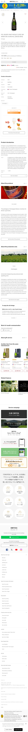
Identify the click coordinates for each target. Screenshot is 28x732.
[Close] (25, 723)
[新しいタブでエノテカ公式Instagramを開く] (21, 550)
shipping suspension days (20, 685)
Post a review (7, 330)
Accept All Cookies (18, 729)
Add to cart (7, 370)
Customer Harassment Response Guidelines (8, 694)
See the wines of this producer (14, 239)
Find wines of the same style (14, 132)
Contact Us (3, 680)
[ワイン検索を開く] (22, 1)
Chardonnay (10, 98)
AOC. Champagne (11, 93)
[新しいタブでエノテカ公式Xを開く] (12, 550)
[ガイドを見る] (4, 1)
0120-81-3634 (9, 682)
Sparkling (9, 82)
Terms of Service (4, 696)
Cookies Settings (8, 729)
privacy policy (3, 691)
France (10, 89)
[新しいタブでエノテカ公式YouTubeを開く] (16, 550)
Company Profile (3, 699)
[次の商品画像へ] (25, 22)
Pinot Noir (10, 96)
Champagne (14, 89)
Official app (16, 545)
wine (8, 79)
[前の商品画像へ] (2, 22)
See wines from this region (14, 299)
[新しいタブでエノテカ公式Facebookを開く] (7, 550)
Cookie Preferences (4, 704)
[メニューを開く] (2, 1)
